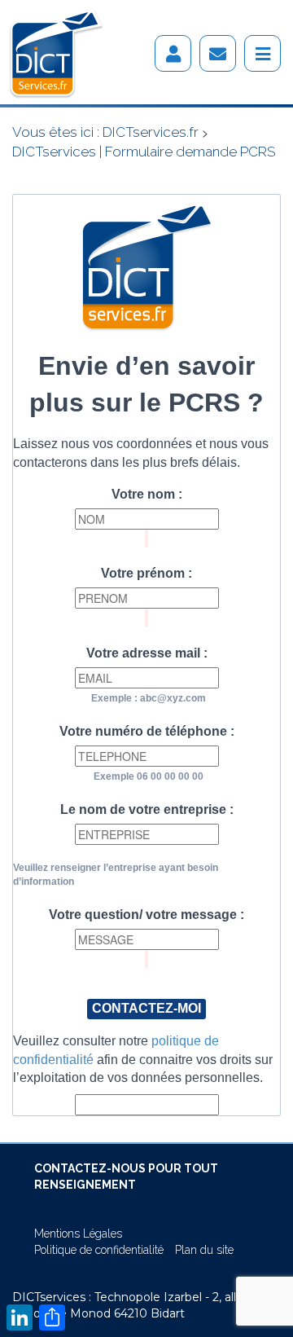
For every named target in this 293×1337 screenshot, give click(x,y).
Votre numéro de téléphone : (146, 731)
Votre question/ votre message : (146, 914)
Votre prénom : (146, 573)
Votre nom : (147, 494)
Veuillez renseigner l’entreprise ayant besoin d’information (115, 874)
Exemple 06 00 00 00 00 (148, 776)
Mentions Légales (78, 1233)
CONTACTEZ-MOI (146, 1008)
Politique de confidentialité (99, 1249)
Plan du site (204, 1249)
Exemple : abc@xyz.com (148, 698)
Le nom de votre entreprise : (147, 809)
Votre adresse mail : (147, 653)
